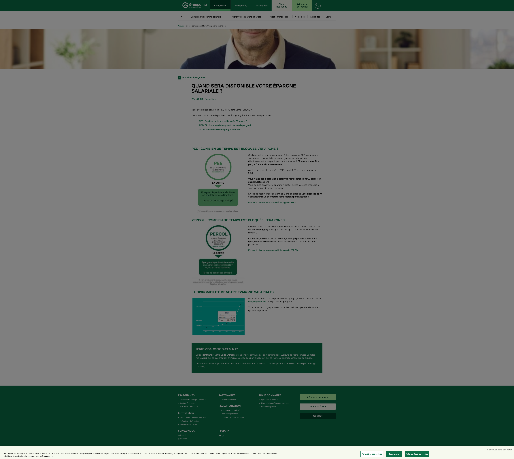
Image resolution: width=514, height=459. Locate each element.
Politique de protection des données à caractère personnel (29, 456)
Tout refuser (394, 454)
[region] (257, 452)
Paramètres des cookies (372, 454)
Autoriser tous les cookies (417, 454)
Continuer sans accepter (499, 449)
